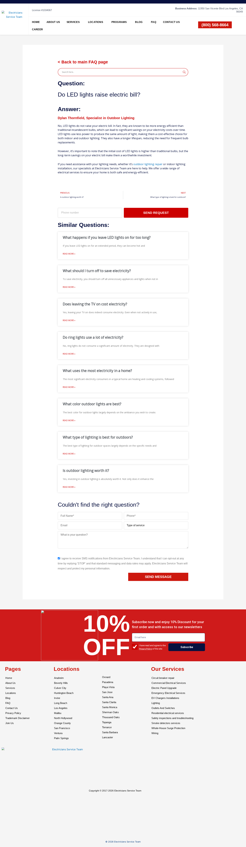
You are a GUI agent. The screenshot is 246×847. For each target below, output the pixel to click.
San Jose (107, 692)
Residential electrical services (167, 713)
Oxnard (106, 677)
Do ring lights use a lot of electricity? (93, 337)
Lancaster (107, 737)
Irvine (57, 698)
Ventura (58, 733)
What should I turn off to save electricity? (97, 270)
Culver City (60, 688)
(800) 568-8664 (214, 25)
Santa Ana (107, 697)
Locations (95, 22)
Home (36, 22)
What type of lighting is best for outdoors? (98, 437)
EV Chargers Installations (165, 698)
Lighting (155, 703)
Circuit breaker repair (162, 677)
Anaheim (59, 677)
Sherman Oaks (110, 712)
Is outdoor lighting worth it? (86, 470)
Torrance (107, 727)
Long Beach (60, 703)
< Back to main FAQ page (83, 62)
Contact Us (171, 22)
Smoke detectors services (165, 723)
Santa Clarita (109, 702)
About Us (53, 22)
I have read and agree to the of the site (152, 647)
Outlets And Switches (163, 708)
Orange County (62, 723)
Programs (119, 22)
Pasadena (107, 682)
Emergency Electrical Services (168, 693)
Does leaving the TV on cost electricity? (95, 304)
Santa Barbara (110, 732)
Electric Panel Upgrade (164, 688)
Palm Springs (61, 738)
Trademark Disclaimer (17, 718)
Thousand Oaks (111, 717)
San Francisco (62, 728)
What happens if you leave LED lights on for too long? (107, 237)
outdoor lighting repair (147, 164)
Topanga (106, 722)
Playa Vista (108, 687)
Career (37, 29)
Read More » (69, 253)
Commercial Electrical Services (168, 683)
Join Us (9, 723)
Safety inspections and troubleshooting (172, 718)
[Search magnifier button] (184, 72)
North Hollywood (63, 718)
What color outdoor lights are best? (92, 404)
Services (73, 22)
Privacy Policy (145, 649)
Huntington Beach (63, 693)
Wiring (154, 733)
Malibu (57, 713)
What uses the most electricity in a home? (97, 370)
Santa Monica (109, 707)
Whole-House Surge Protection (168, 728)
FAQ (153, 22)
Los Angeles (60, 708)
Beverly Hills (61, 683)
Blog (139, 22)
